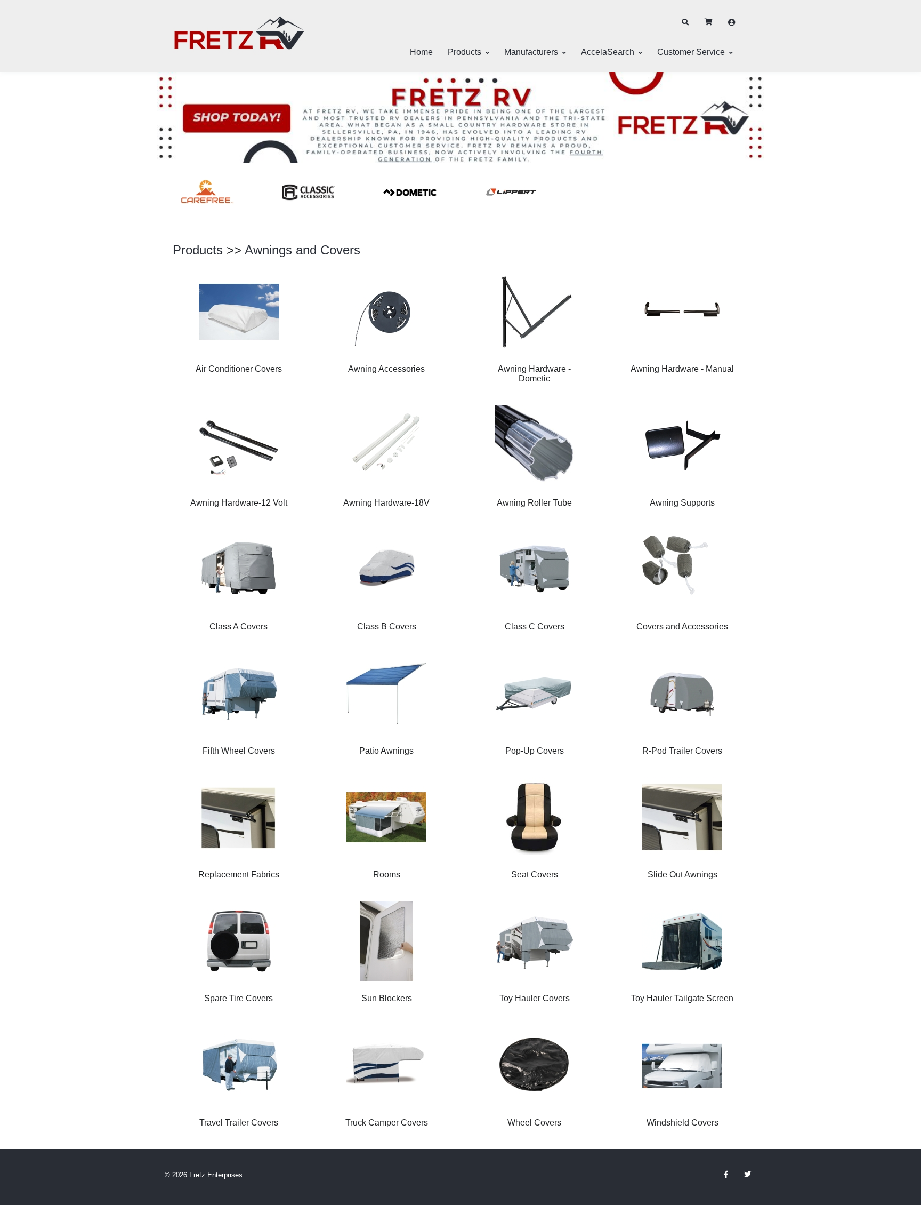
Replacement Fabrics (238, 874)
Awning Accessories (386, 368)
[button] (684, 22)
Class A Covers (238, 626)
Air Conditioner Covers (239, 368)
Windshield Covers (682, 1122)
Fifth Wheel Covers (239, 750)
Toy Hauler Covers (534, 998)
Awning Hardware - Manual (682, 368)
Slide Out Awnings (682, 874)
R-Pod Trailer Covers (682, 750)
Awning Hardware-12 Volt (238, 502)
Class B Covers (386, 626)
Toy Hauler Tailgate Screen (682, 998)
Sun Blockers (386, 998)
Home (421, 52)
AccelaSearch (607, 52)
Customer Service (691, 52)
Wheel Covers (534, 1122)
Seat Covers (534, 874)
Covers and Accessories (682, 626)
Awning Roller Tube (534, 502)
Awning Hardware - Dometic (534, 373)
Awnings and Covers (302, 250)
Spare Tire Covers (238, 998)
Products (464, 52)
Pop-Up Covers (534, 750)
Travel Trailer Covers (238, 1122)
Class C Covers (534, 626)
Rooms (386, 874)
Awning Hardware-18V (386, 502)
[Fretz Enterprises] (239, 38)
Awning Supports (682, 502)
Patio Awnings (386, 750)
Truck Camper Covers (386, 1122)
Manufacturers (531, 52)
